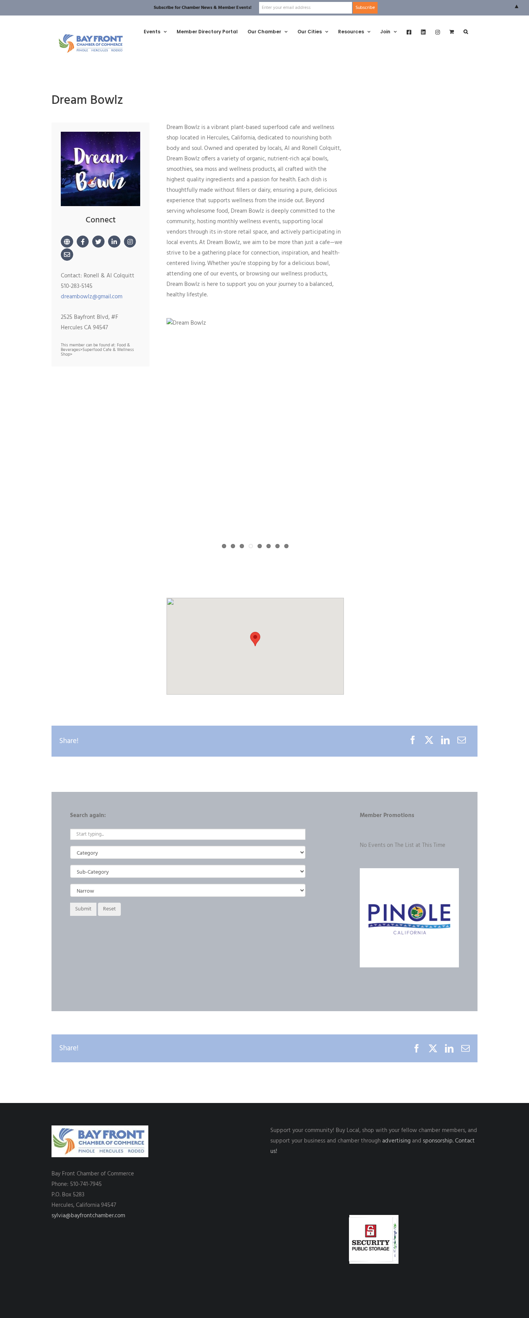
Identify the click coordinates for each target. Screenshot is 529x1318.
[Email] (461, 741)
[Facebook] (413, 741)
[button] (466, 31)
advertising (396, 1141)
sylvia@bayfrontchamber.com (88, 1215)
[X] (429, 741)
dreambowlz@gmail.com (91, 296)
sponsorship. (438, 1141)
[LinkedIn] (445, 741)
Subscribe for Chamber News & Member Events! (202, 8)
